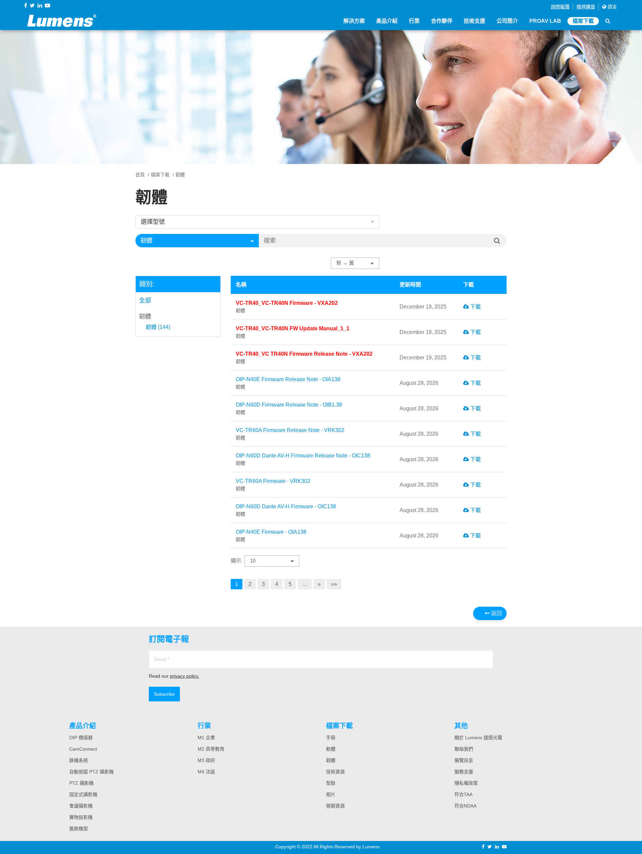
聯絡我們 (463, 749)
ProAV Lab (545, 21)
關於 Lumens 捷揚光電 (478, 737)
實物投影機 (81, 817)
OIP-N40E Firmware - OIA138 (271, 535)
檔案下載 (583, 21)
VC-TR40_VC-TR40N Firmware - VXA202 (287, 306)
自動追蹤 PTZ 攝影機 (91, 771)
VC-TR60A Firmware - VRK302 (273, 484)
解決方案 (354, 21)
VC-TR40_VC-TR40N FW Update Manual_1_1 (292, 332)
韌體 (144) (158, 327)
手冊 (330, 737)
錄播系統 (78, 760)
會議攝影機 (81, 805)
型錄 (330, 783)
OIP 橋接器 (81, 737)
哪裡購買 (585, 6)
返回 (496, 613)
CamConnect (83, 749)
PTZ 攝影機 (81, 783)
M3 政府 (206, 760)
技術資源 (335, 771)
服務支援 (463, 771)
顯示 (236, 561)
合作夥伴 (441, 21)
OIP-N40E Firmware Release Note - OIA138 (288, 383)
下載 (475, 307)
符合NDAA (465, 805)
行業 (414, 21)
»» (334, 584)
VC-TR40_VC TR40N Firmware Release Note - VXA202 (304, 357)
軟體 (330, 749)
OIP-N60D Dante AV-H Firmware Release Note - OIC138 (303, 459)
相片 (330, 794)
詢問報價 (560, 6)
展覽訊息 (463, 760)
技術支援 (474, 21)
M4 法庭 (206, 771)
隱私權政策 (466, 783)
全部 (145, 300)
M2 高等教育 (211, 749)
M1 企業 (206, 737)
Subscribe (164, 694)
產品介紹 (387, 21)
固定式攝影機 (83, 794)
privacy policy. (184, 676)
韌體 (145, 316)
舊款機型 (78, 828)
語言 (611, 6)
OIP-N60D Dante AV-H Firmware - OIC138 (286, 510)
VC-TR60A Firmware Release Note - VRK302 (290, 433)
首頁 (140, 174)
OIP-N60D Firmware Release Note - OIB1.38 (289, 408)
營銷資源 (335, 805)
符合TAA (463, 794)
